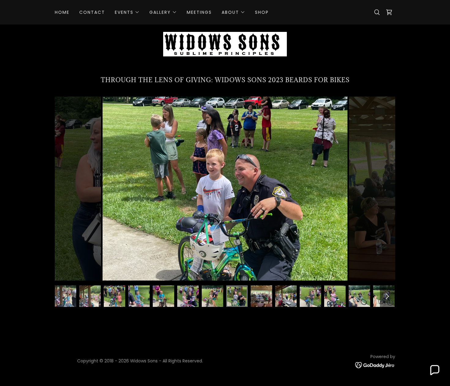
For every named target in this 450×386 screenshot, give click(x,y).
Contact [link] (92, 12)
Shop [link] (262, 12)
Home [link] (62, 12)
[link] (389, 12)
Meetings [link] (199, 12)
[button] (127, 12)
